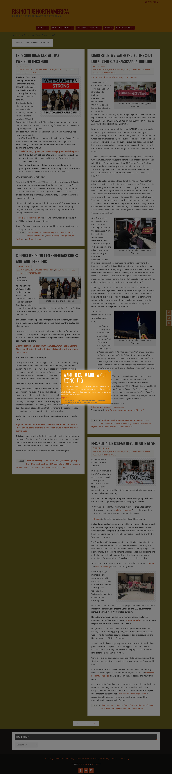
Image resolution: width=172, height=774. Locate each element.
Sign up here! (66, 398)
